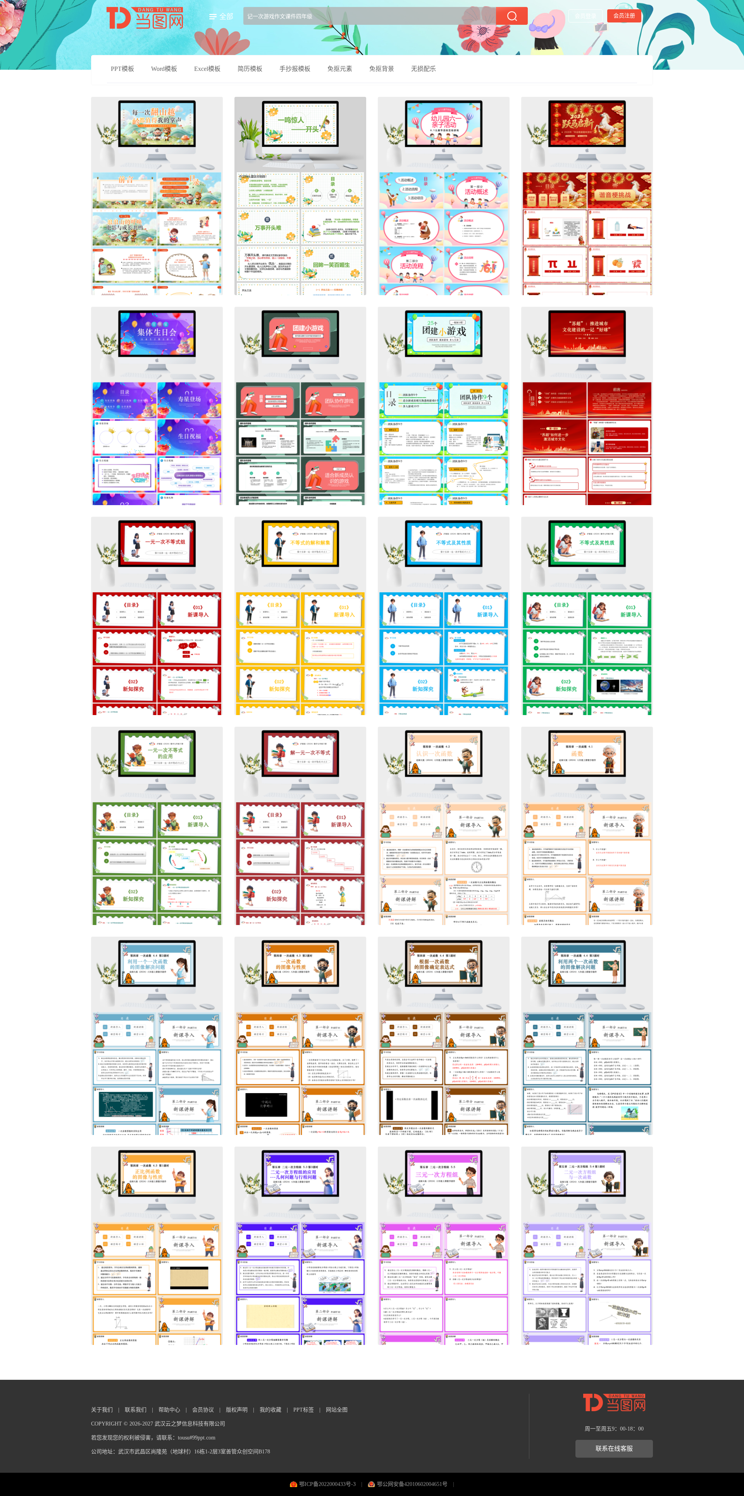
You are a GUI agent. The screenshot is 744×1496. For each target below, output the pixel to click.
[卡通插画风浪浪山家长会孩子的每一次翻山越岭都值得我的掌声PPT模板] (157, 196)
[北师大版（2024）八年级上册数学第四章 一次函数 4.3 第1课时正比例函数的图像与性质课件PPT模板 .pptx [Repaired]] (157, 1246)
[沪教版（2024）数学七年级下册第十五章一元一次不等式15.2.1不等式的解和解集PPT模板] (300, 616)
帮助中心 (169, 1410)
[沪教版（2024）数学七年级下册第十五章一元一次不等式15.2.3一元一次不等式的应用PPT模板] (157, 826)
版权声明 (237, 1410)
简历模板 (250, 68)
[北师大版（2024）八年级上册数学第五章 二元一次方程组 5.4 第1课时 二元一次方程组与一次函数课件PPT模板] (587, 1246)
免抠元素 (339, 68)
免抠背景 (381, 68)
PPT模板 (122, 68)
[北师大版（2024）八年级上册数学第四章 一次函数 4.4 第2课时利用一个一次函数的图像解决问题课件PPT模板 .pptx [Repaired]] (157, 1036)
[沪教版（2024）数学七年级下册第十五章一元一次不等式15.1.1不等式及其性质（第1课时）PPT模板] (587, 616)
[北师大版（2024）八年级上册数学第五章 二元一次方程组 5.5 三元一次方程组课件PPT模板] (444, 1246)
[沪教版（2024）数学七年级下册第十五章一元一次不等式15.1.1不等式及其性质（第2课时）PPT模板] (444, 616)
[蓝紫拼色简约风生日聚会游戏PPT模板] (157, 406)
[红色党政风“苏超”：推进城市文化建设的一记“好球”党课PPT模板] (587, 406)
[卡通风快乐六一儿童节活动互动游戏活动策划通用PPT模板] (444, 196)
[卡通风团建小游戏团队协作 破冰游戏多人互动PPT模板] (444, 406)
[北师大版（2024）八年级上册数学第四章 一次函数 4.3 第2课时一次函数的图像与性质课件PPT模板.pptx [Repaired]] (300, 1036)
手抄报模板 (294, 68)
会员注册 (624, 16)
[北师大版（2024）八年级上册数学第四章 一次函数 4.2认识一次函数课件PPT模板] (444, 826)
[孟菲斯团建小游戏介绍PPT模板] (300, 406)
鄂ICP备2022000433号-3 (327, 1484)
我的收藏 (270, 1410)
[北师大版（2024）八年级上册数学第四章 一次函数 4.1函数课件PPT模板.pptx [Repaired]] (587, 826)
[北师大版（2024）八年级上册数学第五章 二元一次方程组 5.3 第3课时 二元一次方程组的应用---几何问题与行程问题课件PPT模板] (300, 1246)
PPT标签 (303, 1410)
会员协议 (203, 1410)
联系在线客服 (614, 1448)
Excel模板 (207, 68)
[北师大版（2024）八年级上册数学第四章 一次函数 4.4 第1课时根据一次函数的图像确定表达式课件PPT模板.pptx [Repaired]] (444, 1036)
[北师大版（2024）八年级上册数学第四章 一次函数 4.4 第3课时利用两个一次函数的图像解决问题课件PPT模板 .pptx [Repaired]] (587, 1036)
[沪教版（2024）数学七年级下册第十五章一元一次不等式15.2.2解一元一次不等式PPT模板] (300, 826)
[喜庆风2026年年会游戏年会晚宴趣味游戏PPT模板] (587, 196)
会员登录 (585, 16)
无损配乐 (423, 68)
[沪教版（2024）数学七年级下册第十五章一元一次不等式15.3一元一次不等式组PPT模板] (157, 616)
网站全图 (337, 1410)
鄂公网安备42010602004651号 (412, 1484)
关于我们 (102, 1410)
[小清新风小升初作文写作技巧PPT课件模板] (300, 196)
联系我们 (135, 1410)
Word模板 (164, 68)
